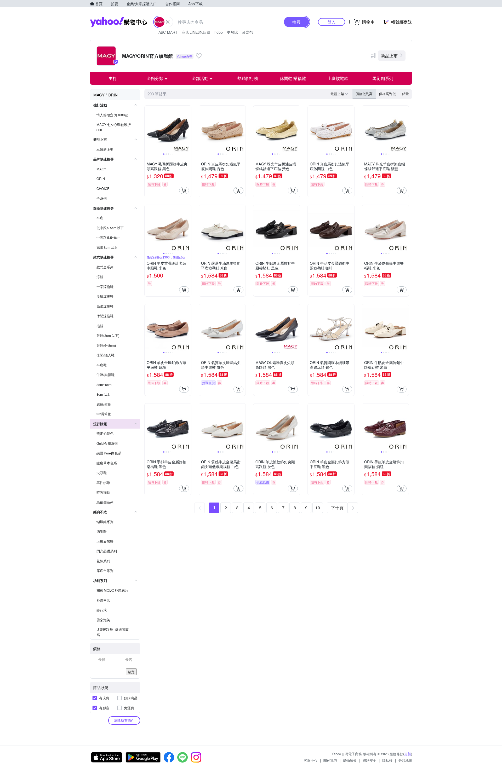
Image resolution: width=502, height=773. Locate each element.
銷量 (405, 93)
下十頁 (337, 508)
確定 (131, 671)
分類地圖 (405, 760)
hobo (218, 32)
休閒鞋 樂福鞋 (293, 78)
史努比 (232, 32)
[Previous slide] (148, 128)
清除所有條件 (124, 720)
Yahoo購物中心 (118, 22)
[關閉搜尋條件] (167, 22)
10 (317, 508)
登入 (331, 22)
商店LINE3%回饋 (196, 32)
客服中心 (310, 760)
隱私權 (387, 760)
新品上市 (389, 56)
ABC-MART (168, 32)
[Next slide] (187, 128)
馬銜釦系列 (382, 78)
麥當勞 (247, 32)
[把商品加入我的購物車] (184, 190)
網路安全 (369, 760)
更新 (407, 753)
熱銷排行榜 (247, 78)
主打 (113, 78)
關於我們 (330, 760)
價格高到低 (387, 93)
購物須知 (350, 760)
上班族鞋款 (337, 78)
